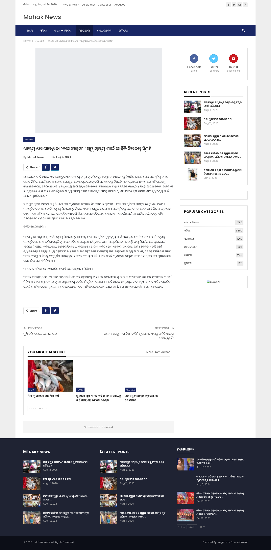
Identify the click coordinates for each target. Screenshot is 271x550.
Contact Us (104, 4)
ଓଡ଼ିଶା (43, 30)
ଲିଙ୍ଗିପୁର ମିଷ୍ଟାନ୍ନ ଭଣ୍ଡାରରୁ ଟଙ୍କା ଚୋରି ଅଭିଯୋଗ (223, 104)
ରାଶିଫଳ (123, 30)
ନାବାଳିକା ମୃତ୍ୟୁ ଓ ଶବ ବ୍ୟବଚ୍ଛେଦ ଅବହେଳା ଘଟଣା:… (221, 138)
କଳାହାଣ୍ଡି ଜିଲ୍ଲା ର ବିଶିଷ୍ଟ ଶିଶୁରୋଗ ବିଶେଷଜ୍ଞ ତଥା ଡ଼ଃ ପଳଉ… (223, 172)
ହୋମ (30, 30)
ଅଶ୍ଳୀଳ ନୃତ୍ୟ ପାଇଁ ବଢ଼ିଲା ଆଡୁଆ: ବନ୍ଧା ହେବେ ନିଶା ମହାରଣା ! (220, 461)
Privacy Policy (71, 4)
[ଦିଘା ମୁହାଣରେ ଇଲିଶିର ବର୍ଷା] (50, 376)
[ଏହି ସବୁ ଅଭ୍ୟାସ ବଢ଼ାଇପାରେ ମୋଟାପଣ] (147, 376)
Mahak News (42, 17)
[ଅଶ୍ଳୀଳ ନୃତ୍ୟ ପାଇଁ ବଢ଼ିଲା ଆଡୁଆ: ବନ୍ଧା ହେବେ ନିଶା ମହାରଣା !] (185, 464)
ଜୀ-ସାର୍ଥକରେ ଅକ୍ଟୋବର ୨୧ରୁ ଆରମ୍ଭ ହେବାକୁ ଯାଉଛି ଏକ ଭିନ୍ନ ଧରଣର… (220, 495)
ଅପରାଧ (188, 255)
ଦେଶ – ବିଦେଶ (62, 30)
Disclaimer (88, 4)
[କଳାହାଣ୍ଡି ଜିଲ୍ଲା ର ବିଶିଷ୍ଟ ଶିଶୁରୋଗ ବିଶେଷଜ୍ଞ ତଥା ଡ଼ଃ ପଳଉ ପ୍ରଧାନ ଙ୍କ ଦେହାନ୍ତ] (192, 174)
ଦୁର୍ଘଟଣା (188, 263)
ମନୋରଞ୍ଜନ (104, 30)
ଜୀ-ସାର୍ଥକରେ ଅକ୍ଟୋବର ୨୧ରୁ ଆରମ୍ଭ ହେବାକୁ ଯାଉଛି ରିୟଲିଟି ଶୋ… (220, 512)
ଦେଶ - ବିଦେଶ (191, 222)
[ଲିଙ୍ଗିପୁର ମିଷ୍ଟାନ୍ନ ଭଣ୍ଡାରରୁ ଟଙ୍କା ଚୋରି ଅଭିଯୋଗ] (192, 107)
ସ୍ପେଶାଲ (84, 30)
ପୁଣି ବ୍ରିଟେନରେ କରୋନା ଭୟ (40, 334)
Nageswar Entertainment (233, 542)
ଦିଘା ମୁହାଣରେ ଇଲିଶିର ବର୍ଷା (218, 119)
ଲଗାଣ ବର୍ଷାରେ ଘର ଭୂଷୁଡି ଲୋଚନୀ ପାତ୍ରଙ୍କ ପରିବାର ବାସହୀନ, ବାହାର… (222, 155)
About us (119, 4)
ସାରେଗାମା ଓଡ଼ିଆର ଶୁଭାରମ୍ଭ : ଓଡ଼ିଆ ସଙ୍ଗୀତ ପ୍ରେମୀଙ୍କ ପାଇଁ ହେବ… (220, 478)
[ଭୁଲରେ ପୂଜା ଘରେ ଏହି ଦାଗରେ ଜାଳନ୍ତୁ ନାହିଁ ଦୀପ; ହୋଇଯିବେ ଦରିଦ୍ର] (98, 376)
